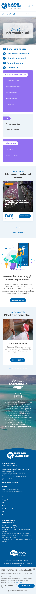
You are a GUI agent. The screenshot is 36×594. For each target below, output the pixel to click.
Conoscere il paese (16, 48)
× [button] (34, 569)
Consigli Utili (13, 67)
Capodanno (5, 497)
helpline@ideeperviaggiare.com (19, 426)
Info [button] (3, 511)
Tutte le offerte (17, 233)
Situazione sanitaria (17, 58)
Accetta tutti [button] (26, 586)
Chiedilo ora (18, 300)
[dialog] (18, 580)
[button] (16, 226)
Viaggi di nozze (7, 500)
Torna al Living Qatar (13, 124)
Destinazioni (6, 505)
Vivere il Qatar (11, 149)
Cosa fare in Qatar (12, 155)
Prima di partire (15, 63)
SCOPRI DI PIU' (17, 360)
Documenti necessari (18, 53)
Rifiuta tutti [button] (9, 586)
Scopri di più (24, 216)
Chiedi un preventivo (8, 508)
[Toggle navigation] (33, 5)
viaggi (7, 14)
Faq (3, 514)
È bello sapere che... (13, 130)
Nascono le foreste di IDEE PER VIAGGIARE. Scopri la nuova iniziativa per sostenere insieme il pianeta (18, 563)
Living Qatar (13, 14)
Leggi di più (19, 582)
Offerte (4, 502)
